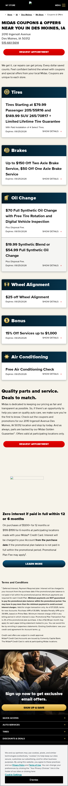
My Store (40, 14)
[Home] (3, 14)
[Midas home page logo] (34, 5)
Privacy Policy (18, 765)
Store (9, 14)
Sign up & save (34, 707)
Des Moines (26, 14)
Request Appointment (34, 52)
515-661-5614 (10, 42)
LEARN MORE (34, 563)
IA (17, 14)
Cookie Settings (13, 774)
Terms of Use (35, 765)
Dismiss (34, 779)
